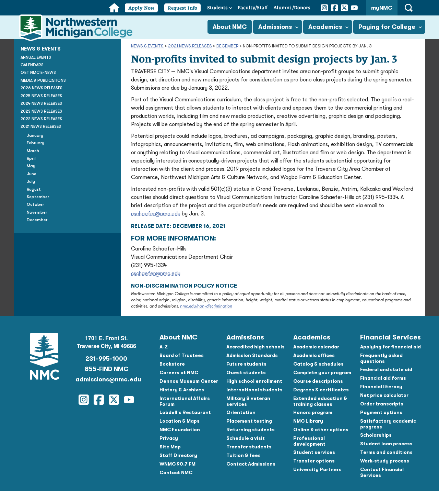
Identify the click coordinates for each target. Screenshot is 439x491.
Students (217, 7)
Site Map (170, 446)
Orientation (241, 412)
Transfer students (249, 446)
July (31, 181)
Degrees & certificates (321, 389)
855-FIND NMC (106, 369)
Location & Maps (179, 421)
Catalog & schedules (318, 364)
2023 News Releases (41, 111)
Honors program (312, 412)
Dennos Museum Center (188, 381)
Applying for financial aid (390, 346)
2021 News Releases (190, 45)
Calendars (32, 65)
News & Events (147, 45)
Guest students (246, 372)
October (35, 204)
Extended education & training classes (320, 401)
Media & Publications (43, 80)
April (31, 158)
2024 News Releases (41, 103)
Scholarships (376, 435)
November (37, 212)
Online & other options (320, 429)
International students (254, 389)
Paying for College (386, 26)
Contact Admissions (250, 464)
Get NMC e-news (38, 72)
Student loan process (386, 443)
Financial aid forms (383, 378)
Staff (253, 7)
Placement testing (249, 421)
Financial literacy (381, 386)
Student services (314, 452)
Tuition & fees (243, 455)
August (34, 189)
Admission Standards (252, 355)
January (35, 135)
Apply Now (141, 8)
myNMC (381, 8)
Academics (325, 26)
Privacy (168, 438)
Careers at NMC (178, 372)
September (38, 196)
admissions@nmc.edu (106, 379)
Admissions (275, 26)
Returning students (250, 429)
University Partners (317, 469)
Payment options (381, 412)
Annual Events (36, 57)
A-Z (163, 346)
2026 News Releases (41, 88)
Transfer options (314, 461)
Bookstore (172, 364)
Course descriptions (318, 381)
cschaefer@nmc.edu (155, 214)
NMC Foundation (179, 429)
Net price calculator (384, 395)
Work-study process (384, 461)
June (31, 173)
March (33, 150)
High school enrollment (254, 381)
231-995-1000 (106, 358)
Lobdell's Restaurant (185, 412)
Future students (246, 364)
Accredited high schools (255, 346)
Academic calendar (316, 346)
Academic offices (314, 355)
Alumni (291, 7)
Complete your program (322, 372)
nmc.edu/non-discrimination (206, 306)
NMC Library (308, 421)
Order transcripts (381, 403)
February (35, 143)
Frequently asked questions (381, 358)
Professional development (309, 441)
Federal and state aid (386, 369)
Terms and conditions (386, 452)
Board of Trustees (181, 355)
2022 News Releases (41, 118)
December (227, 45)
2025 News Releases (41, 95)
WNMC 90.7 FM (177, 464)
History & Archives (181, 389)
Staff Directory (178, 455)
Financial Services (390, 337)
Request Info (182, 8)
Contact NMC (175, 472)
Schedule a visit (245, 438)
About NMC (230, 26)
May (31, 166)
